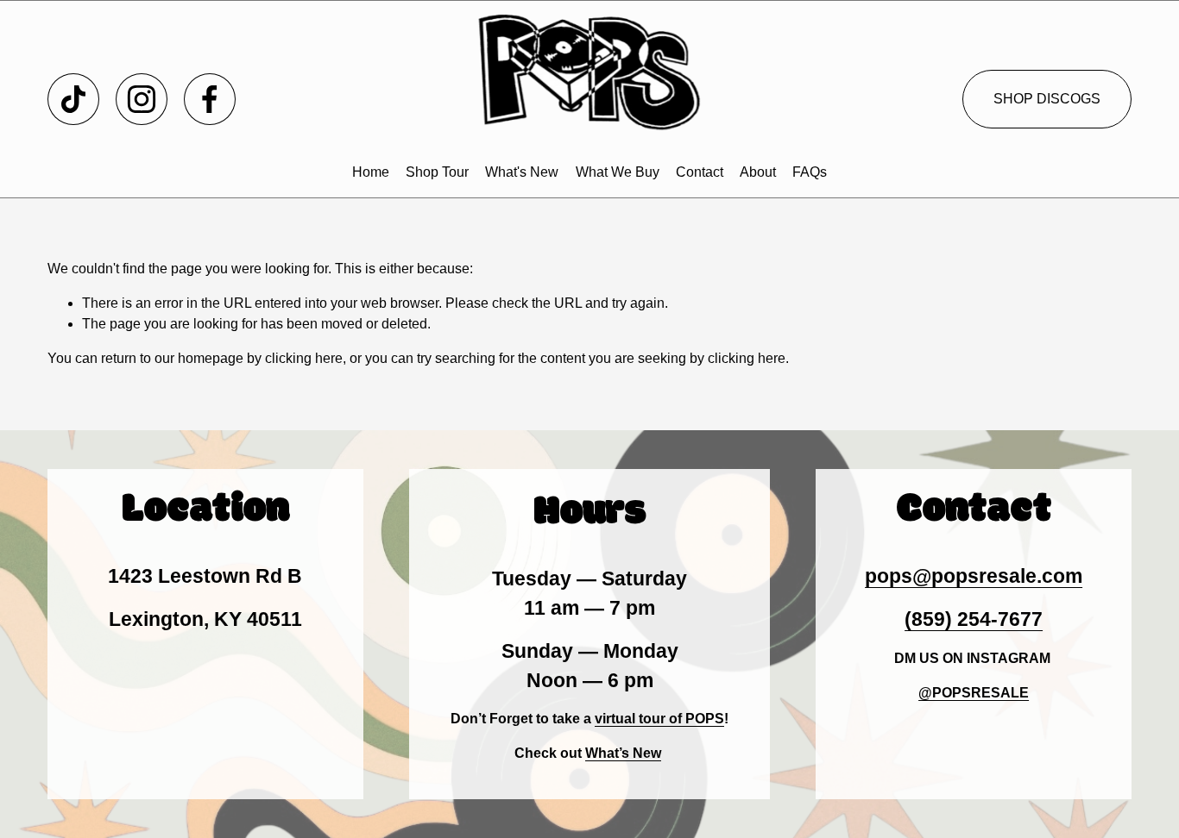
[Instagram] (141, 99)
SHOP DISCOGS (1046, 98)
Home (370, 172)
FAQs (809, 172)
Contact (699, 172)
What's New (521, 172)
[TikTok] (73, 99)
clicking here (304, 358)
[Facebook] (210, 99)
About (758, 172)
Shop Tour (437, 172)
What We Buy (617, 172)
